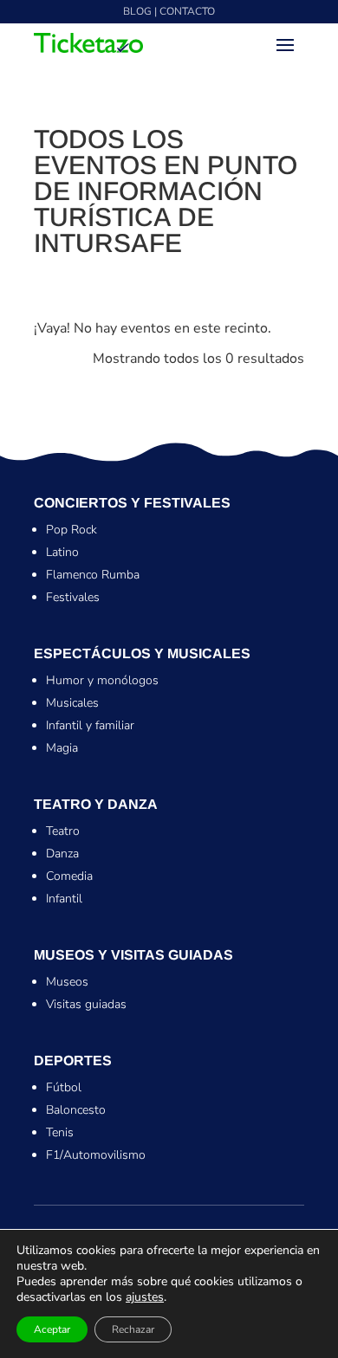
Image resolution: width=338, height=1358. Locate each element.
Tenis (60, 1132)
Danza (62, 853)
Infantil (64, 898)
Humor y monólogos (102, 680)
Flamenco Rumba (93, 574)
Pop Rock (71, 529)
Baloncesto (76, 1110)
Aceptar (52, 1329)
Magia (62, 748)
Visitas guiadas (86, 1004)
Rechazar (133, 1329)
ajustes (145, 1297)
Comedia (69, 876)
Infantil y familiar (90, 725)
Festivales (73, 597)
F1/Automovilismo (96, 1155)
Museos (67, 981)
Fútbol (63, 1087)
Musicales (72, 703)
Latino (62, 552)
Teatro (63, 831)
